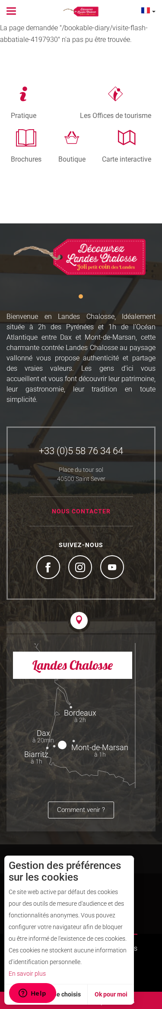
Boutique (72, 159)
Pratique (23, 115)
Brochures (26, 159)
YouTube (113, 568)
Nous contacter (81, 511)
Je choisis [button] (67, 994)
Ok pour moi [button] (111, 994)
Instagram (81, 568)
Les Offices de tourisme (115, 115)
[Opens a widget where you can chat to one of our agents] (32, 994)
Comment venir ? (81, 810)
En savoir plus (27, 973)
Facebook (49, 568)
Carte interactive (126, 159)
